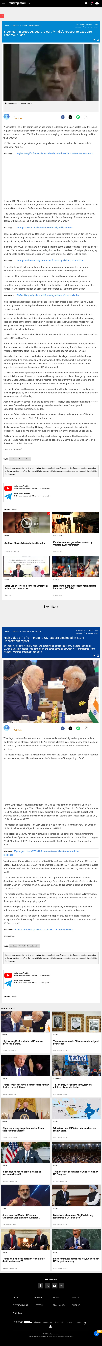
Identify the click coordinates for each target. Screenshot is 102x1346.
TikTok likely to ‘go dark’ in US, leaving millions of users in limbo (48, 295)
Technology (57, 1078)
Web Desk (17, 730)
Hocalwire (69, 1337)
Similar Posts (8, 1009)
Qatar (6, 579)
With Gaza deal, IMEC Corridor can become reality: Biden (74, 1129)
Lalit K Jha (18, 119)
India (4, 1209)
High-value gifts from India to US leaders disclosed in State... (22, 1042)
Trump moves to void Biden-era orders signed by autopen (45, 227)
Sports (56, 579)
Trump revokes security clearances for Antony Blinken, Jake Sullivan (50, 260)
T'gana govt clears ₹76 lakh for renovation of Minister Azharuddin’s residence (41, 853)
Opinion (38, 1297)
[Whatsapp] (78, 117)
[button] (3, 3)
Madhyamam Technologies (47, 1337)
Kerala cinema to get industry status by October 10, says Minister (72, 543)
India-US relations (33, 946)
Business (17, 1313)
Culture (76, 1305)
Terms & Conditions (73, 1322)
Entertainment (58, 536)
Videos (6, 536)
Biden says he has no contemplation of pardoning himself (21, 1172)
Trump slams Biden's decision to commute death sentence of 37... (23, 1259)
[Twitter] (70, 117)
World (4, 1035)
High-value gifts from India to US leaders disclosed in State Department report (55, 153)
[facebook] (63, 117)
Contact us (47, 1322)
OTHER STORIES (10, 510)
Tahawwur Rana (24, 459)
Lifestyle (39, 1305)
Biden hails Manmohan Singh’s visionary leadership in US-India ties (73, 1216)
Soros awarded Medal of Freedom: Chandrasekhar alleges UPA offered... (21, 1216)
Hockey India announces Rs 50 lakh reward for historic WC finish (74, 587)
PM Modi (22, 946)
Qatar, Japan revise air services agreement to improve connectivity (26, 587)
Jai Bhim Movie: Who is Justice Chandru (24, 543)
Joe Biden (13, 459)
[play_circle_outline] (26, 523)
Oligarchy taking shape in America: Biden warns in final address (23, 1129)
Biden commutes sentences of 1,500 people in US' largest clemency (76, 1259)
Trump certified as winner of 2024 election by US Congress (75, 1172)
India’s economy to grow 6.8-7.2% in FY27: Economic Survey (38, 929)
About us (37, 1322)
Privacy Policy (59, 1322)
